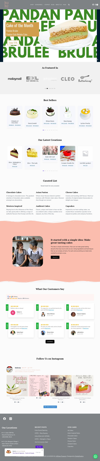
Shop (32, 4)
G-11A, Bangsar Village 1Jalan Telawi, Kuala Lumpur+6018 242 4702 (10, 444)
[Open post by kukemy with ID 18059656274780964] (82, 385)
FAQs (64, 4)
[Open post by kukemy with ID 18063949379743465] (39, 385)
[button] (97, 59)
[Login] (93, 4)
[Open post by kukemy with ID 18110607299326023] (17, 385)
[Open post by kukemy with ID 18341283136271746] (60, 385)
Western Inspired (14, 206)
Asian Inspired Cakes (74, 433)
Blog (52, 4)
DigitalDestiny (79, 456)
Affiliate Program (61, 456)
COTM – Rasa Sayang (41, 433)
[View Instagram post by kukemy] (26, 394)
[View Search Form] (69, 4)
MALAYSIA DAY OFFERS (42, 436)
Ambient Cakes (43, 206)
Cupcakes (70, 206)
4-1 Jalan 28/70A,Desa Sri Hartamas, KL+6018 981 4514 (8, 435)
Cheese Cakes (72, 192)
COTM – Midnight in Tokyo (42, 439)
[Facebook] (4, 418)
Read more (51, 310)
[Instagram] (10, 418)
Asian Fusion (42, 192)
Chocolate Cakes (13, 192)
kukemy (17, 376)
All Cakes (70, 430)
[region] (50, 34)
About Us (59, 4)
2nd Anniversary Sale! (41, 442)
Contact (47, 4)
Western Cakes (72, 438)
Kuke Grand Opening (41, 430)
